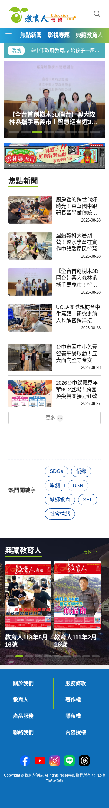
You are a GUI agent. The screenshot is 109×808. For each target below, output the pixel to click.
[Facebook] (25, 761)
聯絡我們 (23, 732)
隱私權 (73, 716)
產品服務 (23, 716)
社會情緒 (60, 514)
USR (78, 485)
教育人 (20, 700)
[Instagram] (54, 761)
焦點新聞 (31, 35)
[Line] (69, 761)
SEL (87, 500)
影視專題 (59, 35)
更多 (50, 417)
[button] (97, 14)
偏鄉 (81, 471)
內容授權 (75, 732)
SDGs (56, 471)
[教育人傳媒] (42, 14)
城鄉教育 (60, 500)
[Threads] (84, 761)
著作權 (73, 700)
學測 (55, 485)
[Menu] (8, 35)
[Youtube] (40, 761)
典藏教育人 (89, 35)
